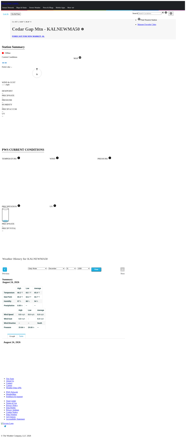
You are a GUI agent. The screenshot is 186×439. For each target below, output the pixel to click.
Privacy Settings (12, 410)
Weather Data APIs (13, 388)
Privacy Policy (12, 405)
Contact (9, 383)
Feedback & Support (14, 397)
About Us (10, 381)
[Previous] (5, 269)
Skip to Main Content (10, 3)
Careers (9, 385)
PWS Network (12, 392)
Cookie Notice (12, 412)
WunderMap (11, 394)
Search (135, 13)
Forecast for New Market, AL (28, 36)
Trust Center (11, 401)
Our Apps (10, 379)
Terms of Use (11, 403)
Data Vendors (11, 414)
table (21, 336)
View (96, 269)
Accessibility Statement (15, 419)
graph (12, 336)
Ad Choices (11, 417)
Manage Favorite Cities (147, 24)
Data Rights (11, 408)
